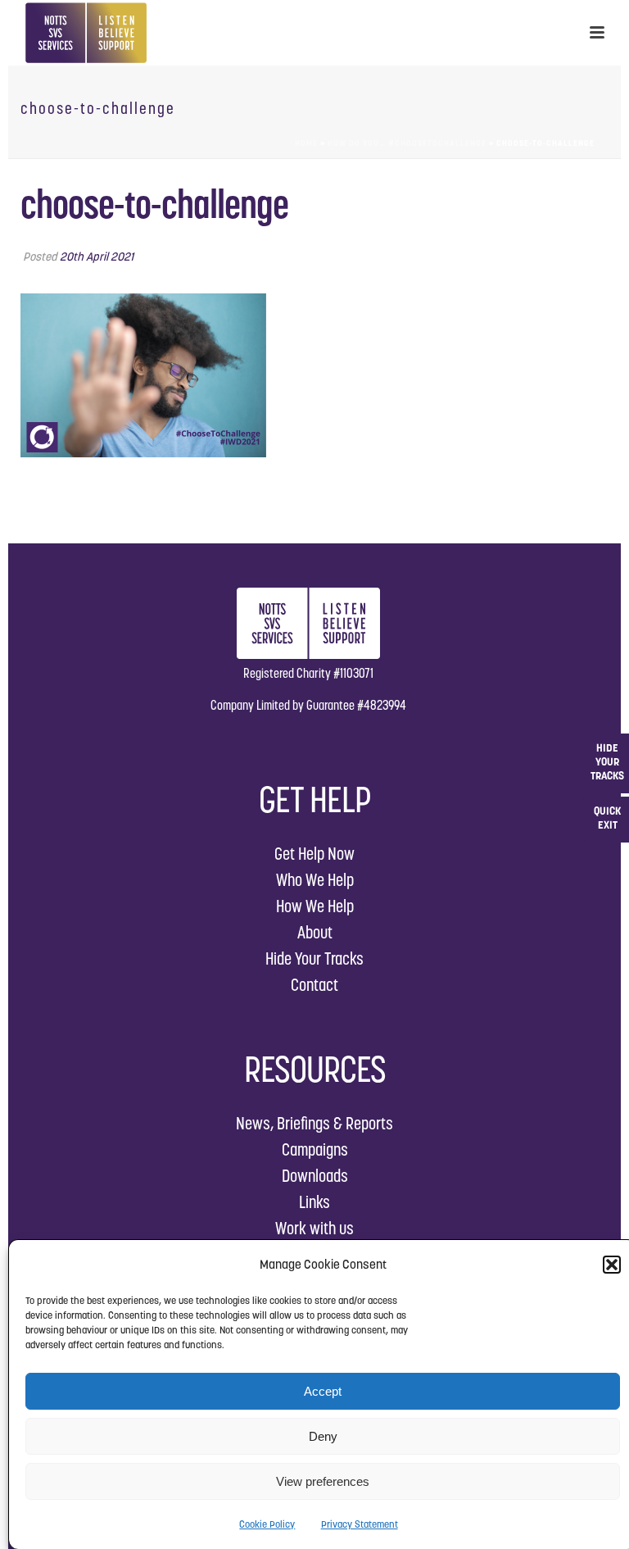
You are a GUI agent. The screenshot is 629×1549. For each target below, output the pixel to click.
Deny (323, 1436)
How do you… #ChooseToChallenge (407, 143)
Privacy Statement (359, 1524)
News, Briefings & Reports (314, 1123)
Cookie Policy (267, 1524)
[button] (612, 1264)
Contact (314, 985)
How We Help (315, 906)
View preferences (322, 1481)
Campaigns (315, 1149)
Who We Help (315, 880)
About (315, 932)
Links (314, 1202)
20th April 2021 (96, 256)
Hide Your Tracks (314, 958)
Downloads (315, 1176)
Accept (323, 1391)
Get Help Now (314, 854)
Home (306, 143)
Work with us (314, 1228)
